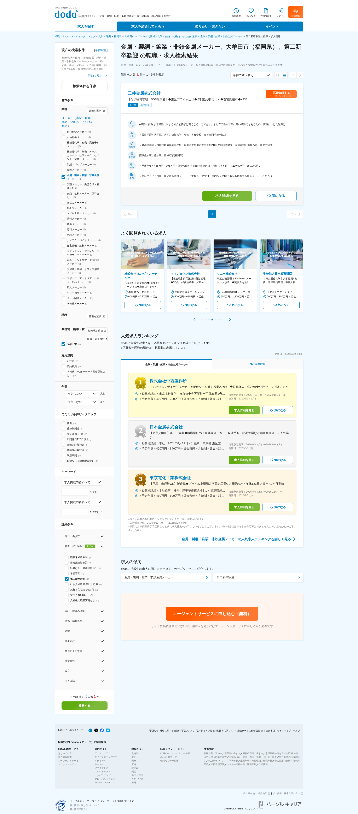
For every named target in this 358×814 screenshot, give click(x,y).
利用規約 (153, 730)
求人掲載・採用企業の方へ (286, 793)
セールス (99, 764)
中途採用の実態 (282, 760)
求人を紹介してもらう (147, 26)
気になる (278, 195)
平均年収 (233, 760)
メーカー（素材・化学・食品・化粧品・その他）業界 (167, 36)
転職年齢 (267, 760)
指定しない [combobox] (75, 393)
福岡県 (117, 36)
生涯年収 (244, 760)
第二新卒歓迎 (225, 577)
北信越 (135, 768)
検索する (84, 705)
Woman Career (102, 782)
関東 (134, 760)
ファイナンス (101, 768)
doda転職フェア (168, 757)
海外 (134, 782)
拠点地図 (262, 793)
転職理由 (256, 760)
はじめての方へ (66, 753)
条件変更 (101, 50)
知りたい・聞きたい (210, 26)
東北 (134, 757)
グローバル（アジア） (106, 779)
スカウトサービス (67, 764)
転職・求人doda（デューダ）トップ (75, 36)
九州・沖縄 (104, 36)
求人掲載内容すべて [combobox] (77, 482)
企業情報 (263, 764)
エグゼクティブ (103, 775)
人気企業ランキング (216, 760)
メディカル (100, 760)
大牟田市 (129, 36)
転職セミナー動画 (169, 760)
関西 (134, 771)
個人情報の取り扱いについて (84, 805)
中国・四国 (137, 775)
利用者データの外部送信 (247, 730)
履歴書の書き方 (232, 753)
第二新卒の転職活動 (289, 757)
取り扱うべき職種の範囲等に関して (214, 730)
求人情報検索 (65, 757)
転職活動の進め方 (213, 753)
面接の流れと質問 (238, 757)
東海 (134, 764)
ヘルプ (296, 730)
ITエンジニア (101, 753)
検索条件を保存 (84, 86)
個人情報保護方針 (79, 809)
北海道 (135, 753)
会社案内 (247, 793)
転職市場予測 (217, 764)
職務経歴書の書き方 (253, 753)
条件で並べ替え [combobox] (243, 75)
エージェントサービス (69, 760)
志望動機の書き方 (274, 753)
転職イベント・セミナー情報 (175, 753)
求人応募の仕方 (219, 757)
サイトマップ (284, 730)
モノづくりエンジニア (106, 757)
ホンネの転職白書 (236, 764)
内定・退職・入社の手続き (263, 757)
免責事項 (270, 730)
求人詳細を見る (227, 195)
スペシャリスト (103, 771)
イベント (272, 26)
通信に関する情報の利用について (177, 730)
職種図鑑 (251, 764)
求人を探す (85, 26)
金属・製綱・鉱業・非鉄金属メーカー (221, 36)
